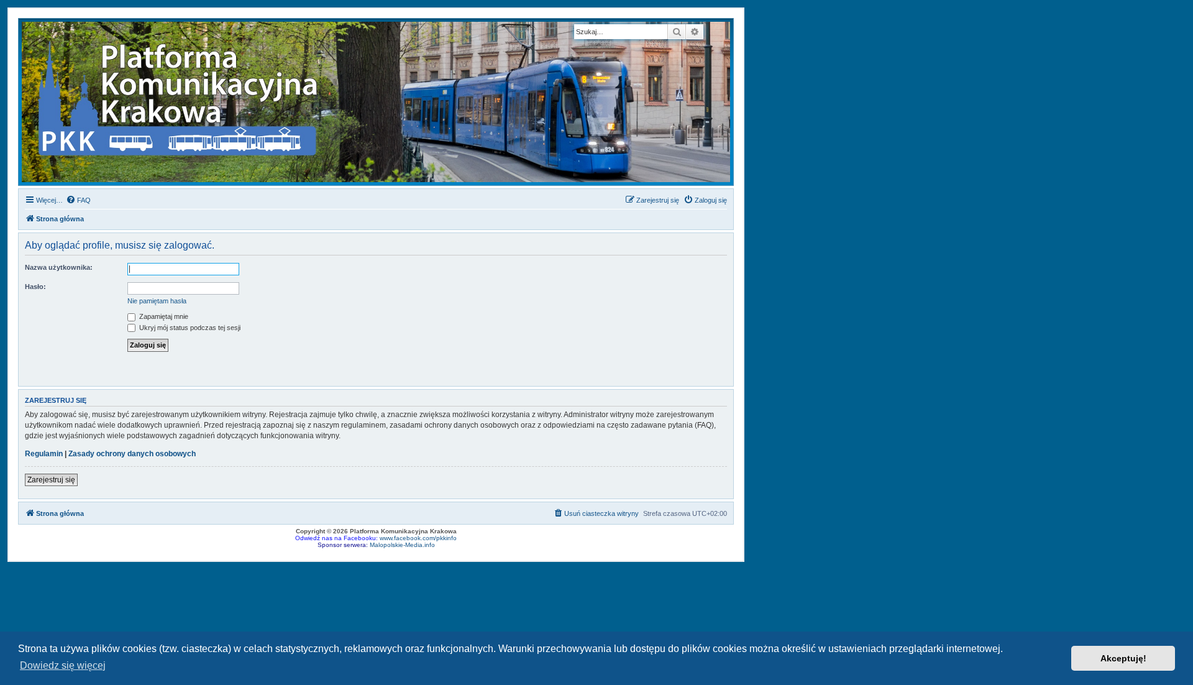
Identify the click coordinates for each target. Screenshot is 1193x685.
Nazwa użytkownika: (59, 267)
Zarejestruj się (51, 480)
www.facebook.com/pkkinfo (418, 538)
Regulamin (44, 453)
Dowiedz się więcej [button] (63, 665)
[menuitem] (78, 200)
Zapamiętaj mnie (162, 316)
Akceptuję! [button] (1123, 658)
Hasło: (35, 286)
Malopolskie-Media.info (402, 544)
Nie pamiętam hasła (156, 301)
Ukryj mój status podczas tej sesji (188, 327)
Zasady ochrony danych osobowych (132, 453)
